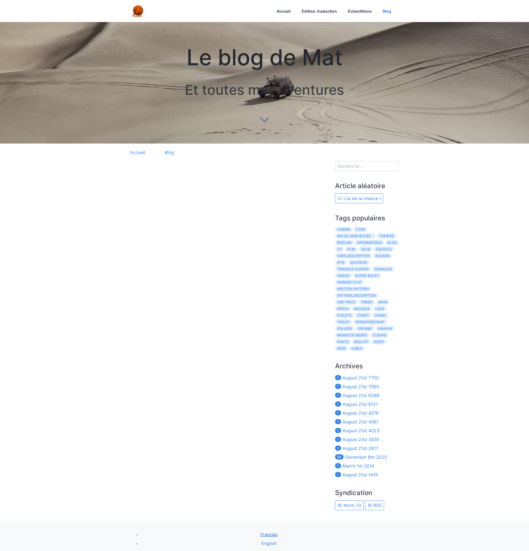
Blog (387, 11)
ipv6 (340, 262)
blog (392, 243)
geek (341, 348)
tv (339, 249)
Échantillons (360, 11)
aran (382, 302)
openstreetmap (370, 322)
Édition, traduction (319, 11)
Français (269, 534)
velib (365, 249)
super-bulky (367, 276)
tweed (367, 302)
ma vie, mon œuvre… (355, 236)
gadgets (384, 249)
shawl (380, 315)
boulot (361, 342)
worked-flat (349, 282)
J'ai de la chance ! (361, 198)
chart (363, 315)
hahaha (385, 328)
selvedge (358, 262)
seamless (383, 269)
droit (379, 342)
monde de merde (352, 335)
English (268, 543)
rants (343, 342)
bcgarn (383, 256)
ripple (343, 309)
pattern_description (356, 295)
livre (360, 229)
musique (362, 309)
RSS (377, 505)
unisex (343, 276)
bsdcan (344, 243)
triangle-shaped (353, 269)
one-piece (346, 302)
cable (357, 348)
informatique (369, 243)
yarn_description (353, 256)
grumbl (365, 328)
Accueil (284, 11)
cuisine (379, 335)
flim (351, 249)
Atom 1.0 (351, 505)
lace (380, 309)
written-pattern (353, 289)
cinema (343, 229)
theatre (386, 236)
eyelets (344, 315)
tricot (343, 322)
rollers (344, 328)
